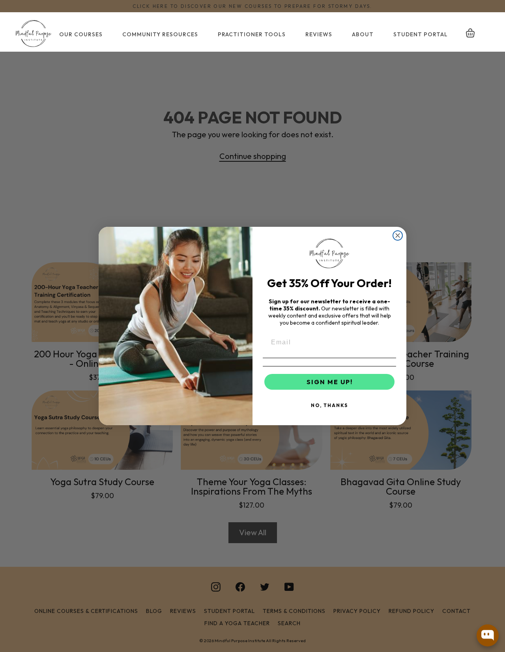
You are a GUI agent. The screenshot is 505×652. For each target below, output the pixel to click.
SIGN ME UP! (330, 382)
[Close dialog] (397, 235)
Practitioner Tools (252, 34)
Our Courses (81, 34)
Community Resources (160, 34)
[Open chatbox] (488, 635)
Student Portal (420, 34)
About (363, 34)
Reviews (318, 34)
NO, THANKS (329, 405)
